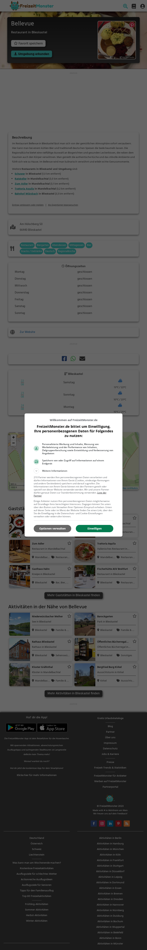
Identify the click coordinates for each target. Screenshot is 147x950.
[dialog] (73, 475)
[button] (73, 471)
